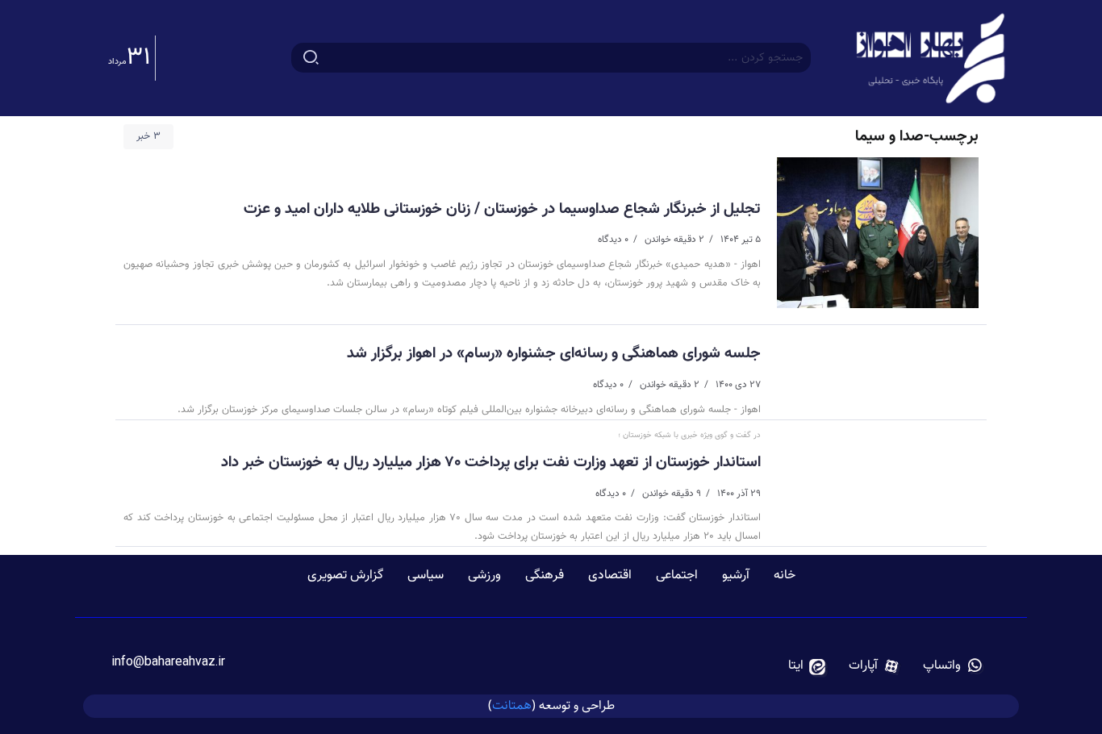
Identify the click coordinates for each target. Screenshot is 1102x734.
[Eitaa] (807, 666)
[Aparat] (874, 666)
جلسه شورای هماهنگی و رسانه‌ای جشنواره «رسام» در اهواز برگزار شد (554, 353)
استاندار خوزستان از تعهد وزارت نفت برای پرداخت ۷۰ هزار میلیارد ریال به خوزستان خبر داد (491, 462)
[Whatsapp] (953, 666)
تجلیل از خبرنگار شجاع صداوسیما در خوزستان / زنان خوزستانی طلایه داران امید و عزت (502, 209)
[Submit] (311, 58)
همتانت (512, 705)
